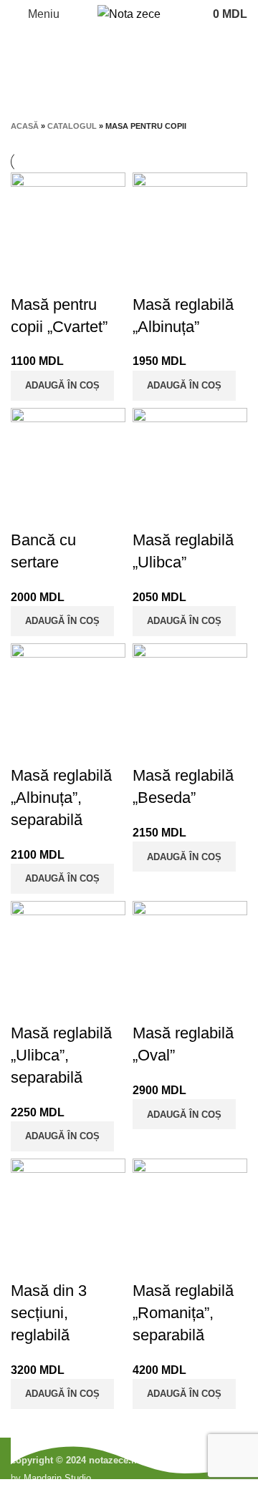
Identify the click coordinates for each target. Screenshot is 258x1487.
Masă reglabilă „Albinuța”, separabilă (61, 797)
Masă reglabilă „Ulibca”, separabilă (61, 1055)
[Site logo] (129, 13)
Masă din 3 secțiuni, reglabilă (49, 1313)
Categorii (123, 83)
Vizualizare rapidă (29, 276)
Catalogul (72, 126)
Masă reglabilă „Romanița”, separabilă (183, 1313)
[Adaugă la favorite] (67, 276)
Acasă (25, 126)
